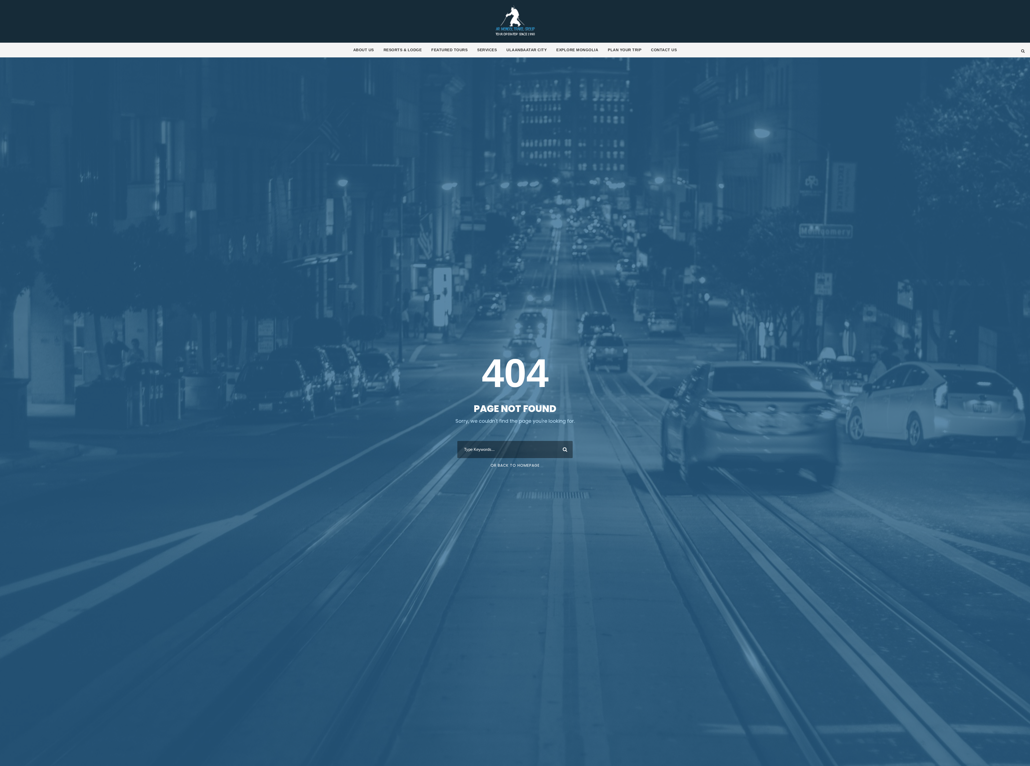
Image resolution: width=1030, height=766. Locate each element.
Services (487, 50)
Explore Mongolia (577, 50)
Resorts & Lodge (403, 50)
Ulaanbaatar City (526, 50)
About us (363, 50)
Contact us (664, 50)
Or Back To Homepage (515, 465)
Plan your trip (624, 50)
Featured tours (449, 50)
